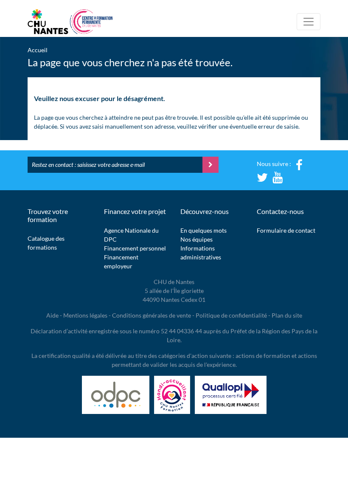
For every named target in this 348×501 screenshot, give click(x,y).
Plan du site (287, 315)
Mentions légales (85, 315)
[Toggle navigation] (308, 21)
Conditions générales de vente (151, 315)
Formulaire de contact (286, 230)
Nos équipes (196, 239)
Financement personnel (135, 248)
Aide (52, 315)
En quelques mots (203, 230)
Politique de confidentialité (231, 315)
